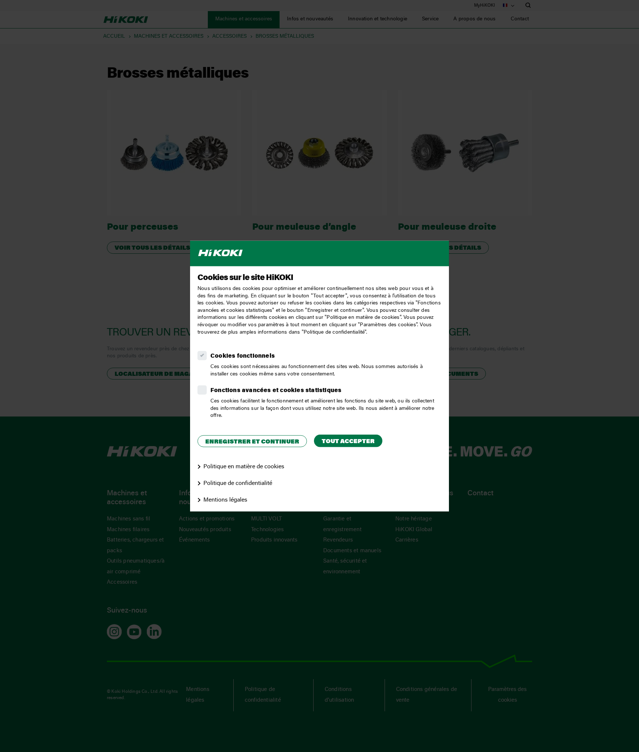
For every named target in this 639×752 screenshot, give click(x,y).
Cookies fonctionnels (242, 356)
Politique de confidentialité (237, 483)
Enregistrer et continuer (252, 442)
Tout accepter (348, 441)
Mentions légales (225, 500)
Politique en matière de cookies (243, 467)
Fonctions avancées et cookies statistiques (275, 391)
